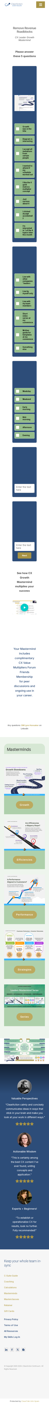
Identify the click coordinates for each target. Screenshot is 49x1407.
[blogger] (23, 1349)
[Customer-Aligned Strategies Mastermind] (24, 931)
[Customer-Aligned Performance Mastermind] (24, 876)
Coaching (9, 1281)
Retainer (8, 1305)
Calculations (10, 1287)
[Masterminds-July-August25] (24, 1039)
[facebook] (12, 1349)
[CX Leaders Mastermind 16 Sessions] (24, 985)
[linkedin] (6, 1349)
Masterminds (10, 1293)
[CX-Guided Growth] (24, 766)
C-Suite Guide (11, 1275)
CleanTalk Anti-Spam (30, 1401)
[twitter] (18, 1349)
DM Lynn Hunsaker (30, 725)
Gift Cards (9, 1311)
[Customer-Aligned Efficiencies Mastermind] (24, 821)
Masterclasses (11, 1299)
